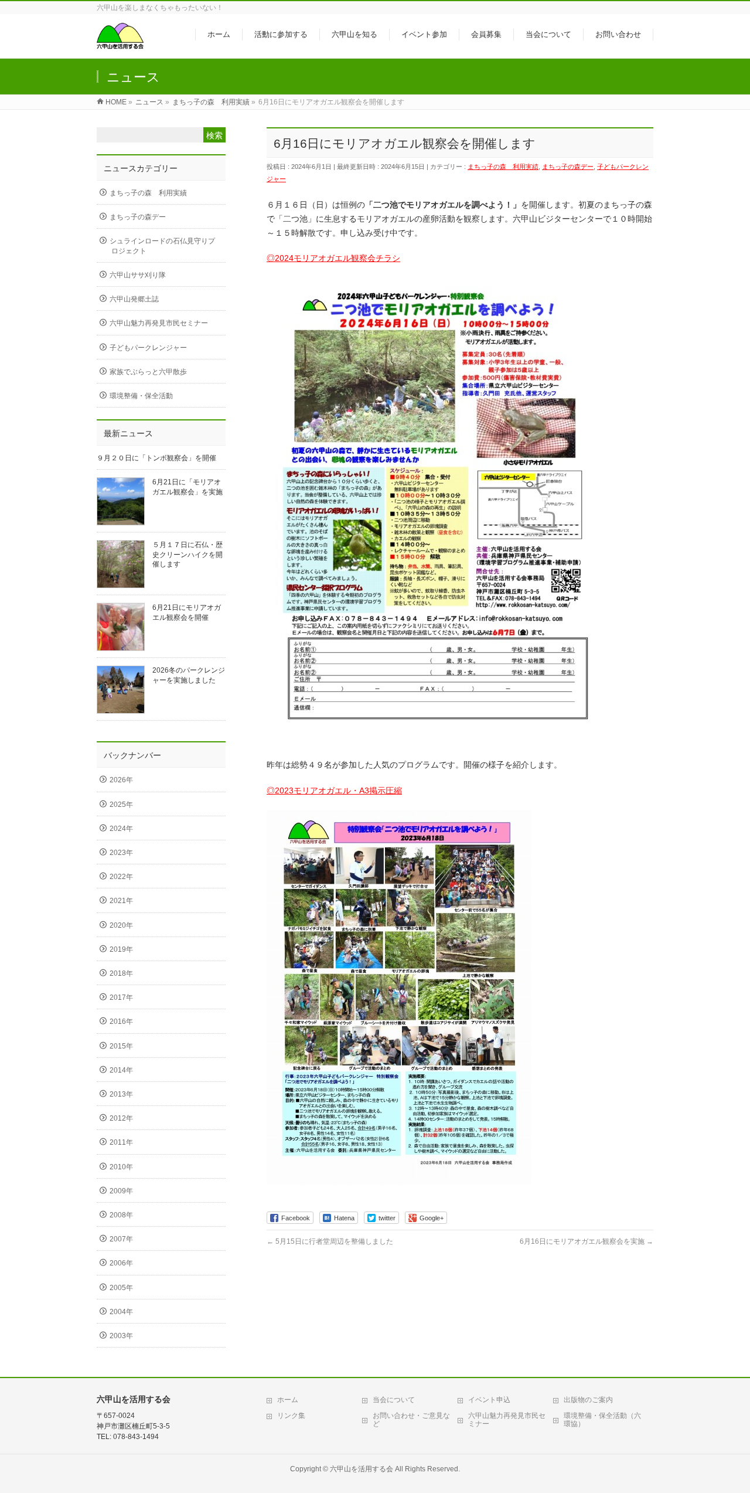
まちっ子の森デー (568, 166)
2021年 (121, 901)
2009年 (121, 1191)
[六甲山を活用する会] (120, 43)
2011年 (121, 1142)
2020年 (121, 925)
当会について (394, 1400)
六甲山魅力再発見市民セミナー (159, 323)
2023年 (121, 853)
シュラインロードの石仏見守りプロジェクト (162, 246)
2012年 (121, 1118)
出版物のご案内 (588, 1400)
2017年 (121, 997)
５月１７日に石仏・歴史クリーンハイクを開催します (187, 554)
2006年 (121, 1263)
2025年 (121, 804)
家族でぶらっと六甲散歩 (148, 372)
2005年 (121, 1288)
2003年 (121, 1336)
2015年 (121, 1046)
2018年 (121, 973)
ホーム (287, 1400)
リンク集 (291, 1415)
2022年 (121, 877)
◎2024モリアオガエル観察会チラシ (333, 258)
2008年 (121, 1215)
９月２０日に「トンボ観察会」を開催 (156, 458)
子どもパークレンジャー (148, 348)
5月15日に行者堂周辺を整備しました (330, 1241)
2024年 (121, 828)
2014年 (121, 1070)
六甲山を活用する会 (361, 1469)
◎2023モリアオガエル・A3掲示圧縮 (334, 790)
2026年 (121, 780)
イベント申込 (489, 1400)
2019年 (121, 949)
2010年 (121, 1167)
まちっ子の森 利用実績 (503, 166)
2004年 (121, 1312)
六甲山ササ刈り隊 (138, 275)
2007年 (121, 1239)
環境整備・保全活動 (141, 396)
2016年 (121, 1021)
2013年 (121, 1094)
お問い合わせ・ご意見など (411, 1419)
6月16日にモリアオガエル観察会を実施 (586, 1241)
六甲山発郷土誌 (134, 299)
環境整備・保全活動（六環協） (602, 1419)
